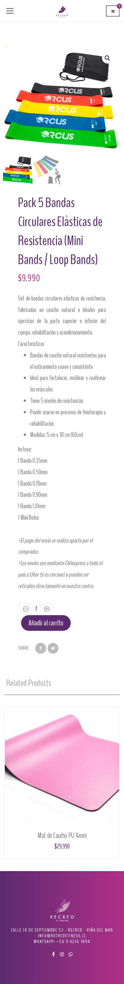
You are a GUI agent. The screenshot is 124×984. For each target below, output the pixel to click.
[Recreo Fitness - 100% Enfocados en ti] (62, 10)
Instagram (62, 954)
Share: (23, 648)
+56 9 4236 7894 (73, 941)
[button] (107, 58)
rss (70, 954)
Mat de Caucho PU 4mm (62, 835)
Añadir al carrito (46, 623)
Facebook (53, 954)
